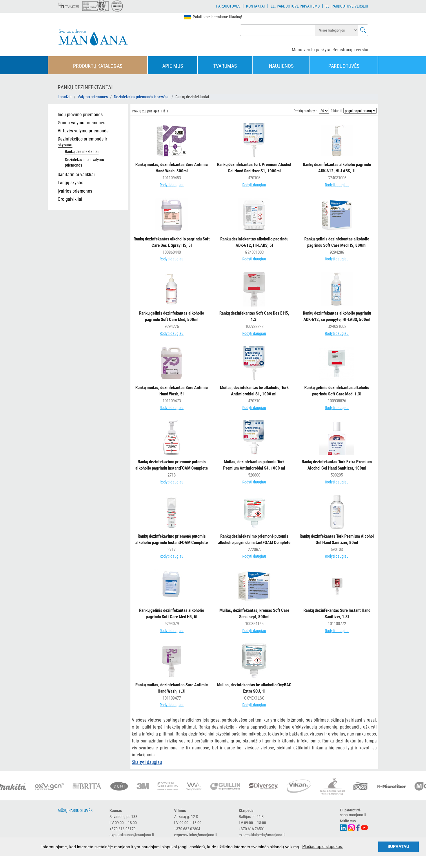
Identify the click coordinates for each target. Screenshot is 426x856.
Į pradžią (65, 96)
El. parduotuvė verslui (346, 6)
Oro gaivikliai (70, 199)
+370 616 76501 (252, 828)
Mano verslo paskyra (311, 49)
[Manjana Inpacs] (69, 4)
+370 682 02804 (187, 828)
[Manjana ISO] (95, 6)
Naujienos (281, 66)
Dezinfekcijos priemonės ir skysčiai (141, 96)
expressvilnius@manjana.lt (195, 835)
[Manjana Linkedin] (343, 827)
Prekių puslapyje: (306, 111)
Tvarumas (225, 66)
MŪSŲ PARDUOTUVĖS (75, 810)
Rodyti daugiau (171, 184)
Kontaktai (255, 6)
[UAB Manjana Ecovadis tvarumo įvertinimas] (117, 6)
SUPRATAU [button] (398, 846)
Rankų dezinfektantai (82, 151)
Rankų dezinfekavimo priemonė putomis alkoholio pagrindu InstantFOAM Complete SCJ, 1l (254, 543)
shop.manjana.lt (353, 815)
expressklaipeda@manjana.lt (262, 835)
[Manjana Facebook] (358, 827)
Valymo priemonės (93, 96)
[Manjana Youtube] (364, 827)
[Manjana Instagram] (351, 827)
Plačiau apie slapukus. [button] (322, 846)
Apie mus (172, 66)
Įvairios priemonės (75, 191)
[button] (147, 762)
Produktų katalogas (97, 66)
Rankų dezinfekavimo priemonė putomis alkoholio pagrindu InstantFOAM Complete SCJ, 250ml (171, 468)
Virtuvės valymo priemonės (83, 131)
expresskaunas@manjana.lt (132, 835)
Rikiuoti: (336, 111)
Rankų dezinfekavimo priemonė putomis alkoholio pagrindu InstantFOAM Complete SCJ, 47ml (171, 543)
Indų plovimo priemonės (80, 114)
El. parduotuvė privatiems (295, 6)
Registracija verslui (350, 49)
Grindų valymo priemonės (81, 122)
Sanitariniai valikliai (76, 174)
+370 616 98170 (123, 828)
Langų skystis (70, 182)
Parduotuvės (228, 6)
